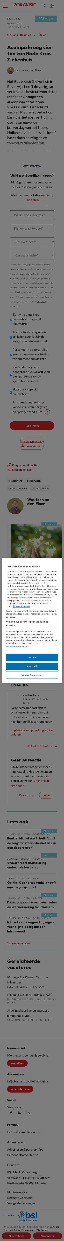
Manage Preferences (32, 675)
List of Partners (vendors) (17, 646)
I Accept (32, 657)
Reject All (32, 666)
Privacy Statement (22, 606)
